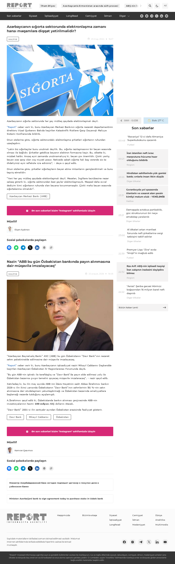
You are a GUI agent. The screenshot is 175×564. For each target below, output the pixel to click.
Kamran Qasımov (24, 450)
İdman (135, 520)
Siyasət (113, 515)
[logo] (19, 6)
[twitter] (156, 16)
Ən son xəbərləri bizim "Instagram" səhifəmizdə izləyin (63, 210)
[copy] (51, 247)
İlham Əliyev (48, 6)
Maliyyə (12, 39)
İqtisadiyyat (115, 520)
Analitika (160, 520)
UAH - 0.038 (131, 120)
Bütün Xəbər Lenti (128, 307)
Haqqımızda (63, 515)
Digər (122, 15)
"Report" (12, 127)
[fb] (141, 16)
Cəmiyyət (137, 515)
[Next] (138, 6)
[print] (44, 247)
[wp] (16, 247)
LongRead (114, 524)
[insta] (146, 16)
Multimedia (161, 524)
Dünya (158, 515)
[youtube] (166, 16)
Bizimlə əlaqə (89, 515)
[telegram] (151, 16)
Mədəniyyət (138, 524)
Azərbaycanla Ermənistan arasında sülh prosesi (90, 6)
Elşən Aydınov (22, 229)
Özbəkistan (62, 417)
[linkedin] (161, 16)
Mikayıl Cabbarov (39, 417)
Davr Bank (15, 417)
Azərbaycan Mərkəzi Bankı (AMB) (28, 196)
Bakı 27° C (158, 120)
